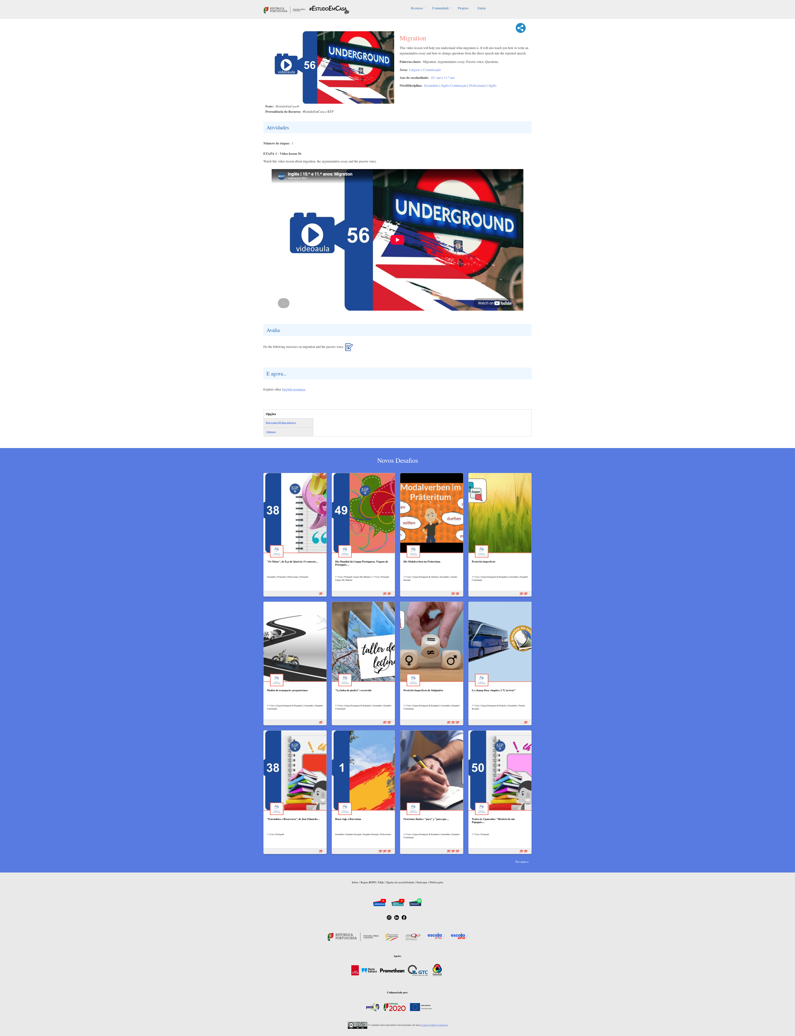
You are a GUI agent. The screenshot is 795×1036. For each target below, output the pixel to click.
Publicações (436, 882)
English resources (293, 389)
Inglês (492, 85)
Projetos (463, 8)
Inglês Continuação (454, 85)
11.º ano (449, 77)
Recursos (417, 8)
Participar (422, 882)
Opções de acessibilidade (400, 882)
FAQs (381, 882)
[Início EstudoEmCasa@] (284, 9)
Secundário (431, 85)
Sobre (355, 882)
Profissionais (477, 85)
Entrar (482, 8)
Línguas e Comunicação (425, 69)
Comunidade (440, 8)
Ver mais (520, 861)
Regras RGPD (368, 882)
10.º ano (436, 77)
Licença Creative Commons (434, 1024)
